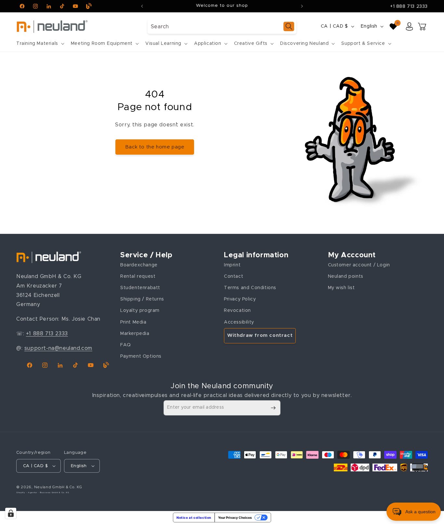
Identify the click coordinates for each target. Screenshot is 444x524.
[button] (39, 43)
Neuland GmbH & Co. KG (58, 487)
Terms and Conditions (250, 288)
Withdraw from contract (260, 335)
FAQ (125, 345)
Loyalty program (140, 310)
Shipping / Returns (142, 299)
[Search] (288, 26)
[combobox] (222, 26)
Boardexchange (139, 265)
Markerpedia (135, 333)
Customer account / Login (359, 265)
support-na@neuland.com (58, 348)
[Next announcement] (302, 6)
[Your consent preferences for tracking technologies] (10, 513)
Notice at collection (193, 517)
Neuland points (345, 276)
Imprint (232, 265)
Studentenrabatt (140, 288)
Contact (233, 276)
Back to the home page (155, 147)
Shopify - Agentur (27, 492)
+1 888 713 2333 (409, 6)
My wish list (341, 288)
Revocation (237, 310)
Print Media (133, 322)
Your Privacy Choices (235, 517)
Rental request (137, 276)
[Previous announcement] (142, 6)
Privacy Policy (240, 299)
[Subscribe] (273, 407)
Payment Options (141, 356)
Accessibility (239, 322)
